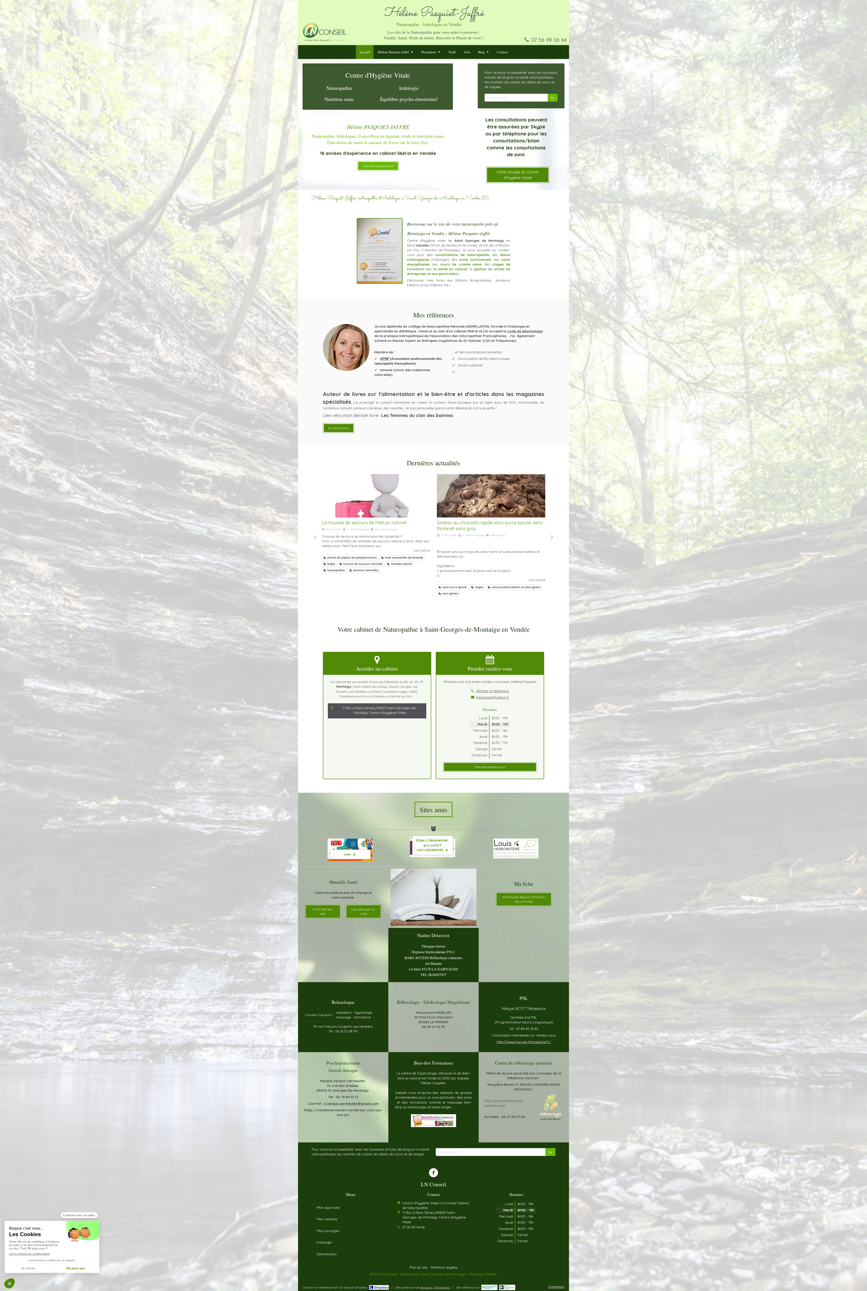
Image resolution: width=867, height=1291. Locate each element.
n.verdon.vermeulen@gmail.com (351, 1103)
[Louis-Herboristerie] (515, 848)
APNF (384, 359)
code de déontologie (525, 331)
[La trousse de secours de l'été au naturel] (376, 495)
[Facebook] (433, 1172)
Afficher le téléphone (492, 691)
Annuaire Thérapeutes (435, 1287)
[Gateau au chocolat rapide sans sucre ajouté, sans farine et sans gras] (491, 495)
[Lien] (433, 1120)
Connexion (556, 1286)
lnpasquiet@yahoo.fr (492, 697)
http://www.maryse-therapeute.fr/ (524, 1042)
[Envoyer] (553, 98)
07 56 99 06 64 (549, 39)
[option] (376, 524)
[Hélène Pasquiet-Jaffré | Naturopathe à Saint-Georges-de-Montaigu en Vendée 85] (324, 31)
